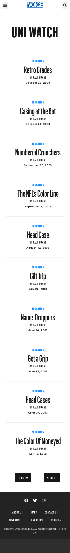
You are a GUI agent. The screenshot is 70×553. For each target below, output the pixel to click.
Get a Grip (38, 356)
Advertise (15, 519)
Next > (51, 477)
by (31, 77)
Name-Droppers (38, 315)
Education (38, 60)
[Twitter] (35, 500)
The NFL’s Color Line (38, 191)
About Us (17, 512)
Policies (56, 519)
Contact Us (51, 512)
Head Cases (38, 398)
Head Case (38, 233)
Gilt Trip (38, 274)
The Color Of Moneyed (38, 439)
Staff (34, 512)
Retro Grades (38, 68)
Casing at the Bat (38, 109)
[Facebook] (26, 500)
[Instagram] (44, 500)
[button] (5, 5)
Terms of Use (36, 519)
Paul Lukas (39, 77)
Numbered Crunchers (38, 150)
